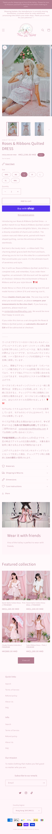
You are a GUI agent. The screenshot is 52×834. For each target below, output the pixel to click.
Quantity (5, 186)
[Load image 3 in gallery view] (39, 129)
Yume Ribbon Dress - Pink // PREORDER (36, 646)
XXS (6, 174)
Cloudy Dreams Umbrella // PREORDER (12, 646)
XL (6, 180)
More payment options (26, 215)
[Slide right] (49, 130)
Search (8, 684)
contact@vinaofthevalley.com (18, 311)
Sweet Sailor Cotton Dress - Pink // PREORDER (13, 604)
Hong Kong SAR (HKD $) (25, 810)
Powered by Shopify (33, 829)
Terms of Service (12, 690)
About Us (9, 701)
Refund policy (11, 695)
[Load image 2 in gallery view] (26, 129)
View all (26, 660)
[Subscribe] (44, 783)
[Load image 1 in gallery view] (13, 129)
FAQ (7, 707)
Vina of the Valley (22, 829)
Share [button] (7, 493)
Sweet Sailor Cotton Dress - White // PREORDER (36, 604)
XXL (15, 180)
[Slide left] (3, 130)
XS (16, 174)
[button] (3, 30)
